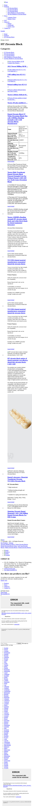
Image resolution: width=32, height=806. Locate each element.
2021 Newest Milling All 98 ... (18, 66)
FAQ (5, 20)
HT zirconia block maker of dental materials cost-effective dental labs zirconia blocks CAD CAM (18, 361)
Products (6, 6)
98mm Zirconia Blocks (11, 547)
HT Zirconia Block (13, 9)
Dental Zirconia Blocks (24, 547)
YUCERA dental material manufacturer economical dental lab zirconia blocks (17, 262)
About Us (6, 22)
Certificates (11, 25)
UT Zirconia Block (13, 11)
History (10, 23)
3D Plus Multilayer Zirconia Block (17, 14)
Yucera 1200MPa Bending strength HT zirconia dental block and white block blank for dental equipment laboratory (17, 221)
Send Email (4, 592)
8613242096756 (5, 594)
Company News (12, 17)
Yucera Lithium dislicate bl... (18, 95)
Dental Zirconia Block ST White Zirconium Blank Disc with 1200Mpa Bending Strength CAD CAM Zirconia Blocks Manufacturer (18, 118)
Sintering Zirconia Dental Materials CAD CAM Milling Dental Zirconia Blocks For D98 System (18, 514)
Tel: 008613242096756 (10, 570)
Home (5, 5)
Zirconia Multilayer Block (8, 544)
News (5, 16)
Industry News (11, 19)
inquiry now (4, 580)
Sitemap (11, 543)
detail (12, 161)
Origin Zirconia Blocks (21, 544)
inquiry (9, 161)
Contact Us (7, 28)
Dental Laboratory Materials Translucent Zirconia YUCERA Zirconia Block (18, 479)
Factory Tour (11, 26)
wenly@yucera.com (9, 568)
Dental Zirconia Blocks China (9, 546)
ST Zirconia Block (13, 8)
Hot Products (4, 543)
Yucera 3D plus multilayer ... (17, 103)
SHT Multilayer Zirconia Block (16, 12)
